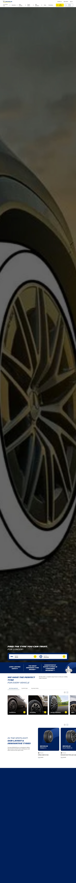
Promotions (51, 5)
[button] (23, 656)
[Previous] (65, 692)
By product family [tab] (34, 688)
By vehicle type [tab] (25, 688)
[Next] (67, 692)
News (45, 5)
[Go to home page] (7, 1)
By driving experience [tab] (13, 688)
